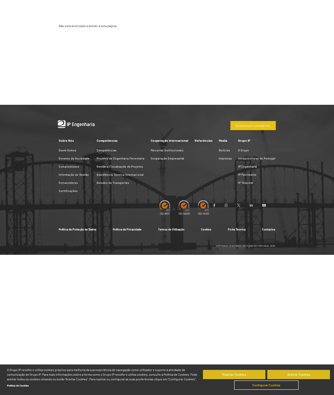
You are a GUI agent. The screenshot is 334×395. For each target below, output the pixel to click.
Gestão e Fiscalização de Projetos (120, 166)
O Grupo (243, 150)
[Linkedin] (256, 205)
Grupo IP (262, 7)
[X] (243, 205)
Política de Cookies (18, 385)
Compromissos (69, 166)
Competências (154, 7)
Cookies (206, 229)
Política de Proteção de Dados (77, 229)
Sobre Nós (129, 7)
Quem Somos (67, 150)
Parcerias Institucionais (167, 150)
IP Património (247, 174)
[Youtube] (268, 205)
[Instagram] (231, 205)
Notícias (224, 150)
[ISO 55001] (184, 205)
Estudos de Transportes (113, 182)
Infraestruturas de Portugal (256, 158)
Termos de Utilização (171, 229)
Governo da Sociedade (74, 158)
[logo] (74, 7)
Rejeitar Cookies (234, 374)
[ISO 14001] (203, 205)
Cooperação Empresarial (167, 158)
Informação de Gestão (74, 174)
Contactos (268, 229)
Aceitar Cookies (298, 374)
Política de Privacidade (127, 229)
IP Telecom (245, 182)
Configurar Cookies (266, 385)
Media (245, 7)
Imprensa (225, 158)
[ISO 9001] (165, 205)
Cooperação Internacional (191, 7)
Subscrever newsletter (253, 125)
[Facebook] (219, 205)
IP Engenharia (247, 166)
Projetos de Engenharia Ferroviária (120, 158)
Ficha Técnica (237, 229)
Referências (225, 7)
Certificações (68, 191)
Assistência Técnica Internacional (120, 174)
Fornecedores (68, 182)
